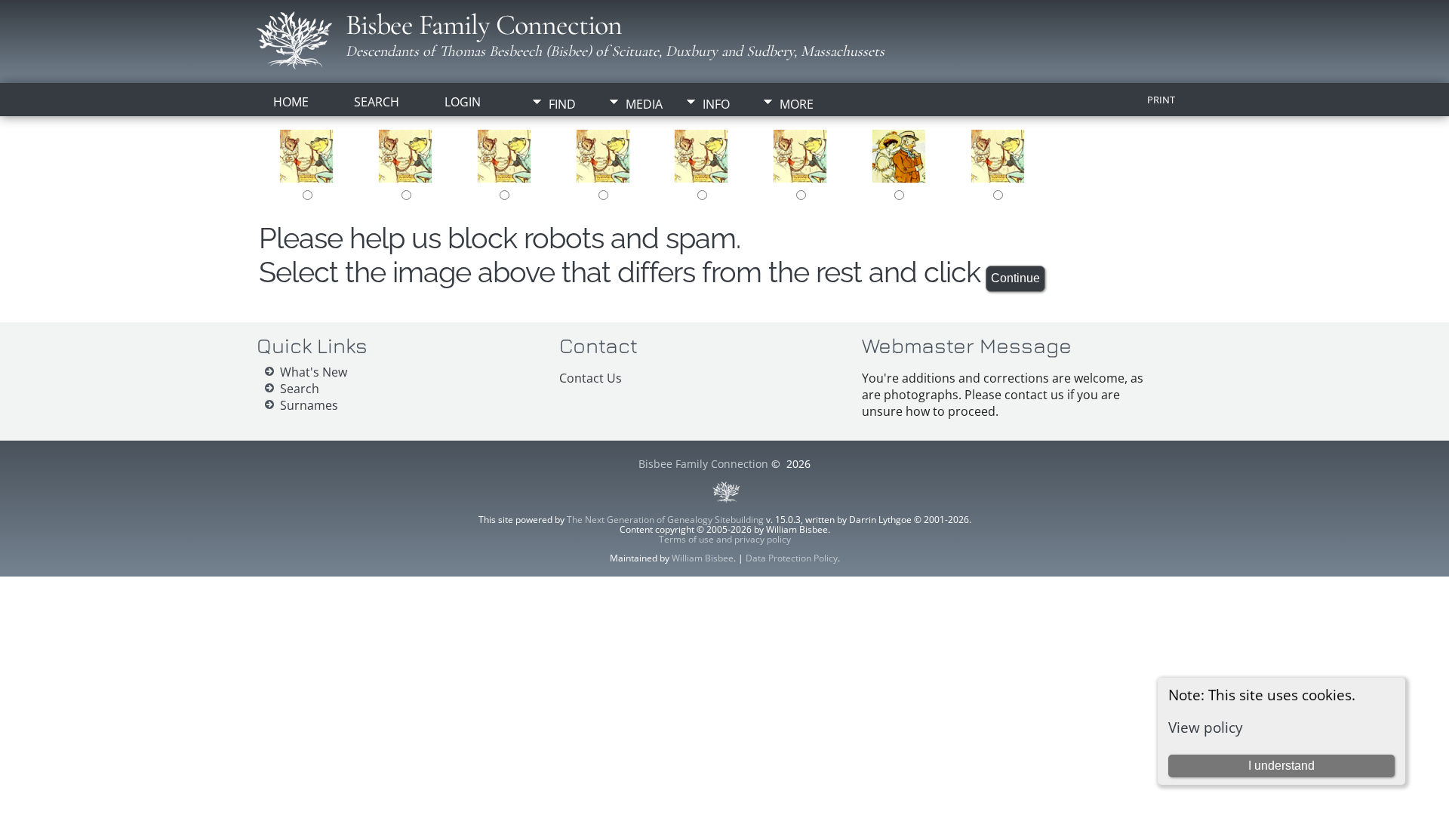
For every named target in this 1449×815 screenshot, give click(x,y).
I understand (1281, 765)
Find (562, 104)
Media (644, 104)
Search (376, 102)
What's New (313, 372)
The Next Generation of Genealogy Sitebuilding (665, 519)
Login (463, 102)
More (797, 104)
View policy (1205, 727)
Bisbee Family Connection (484, 25)
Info (716, 104)
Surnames (309, 405)
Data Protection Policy (792, 558)
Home (291, 102)
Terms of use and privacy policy (725, 539)
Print (1161, 99)
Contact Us (590, 378)
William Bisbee (703, 558)
